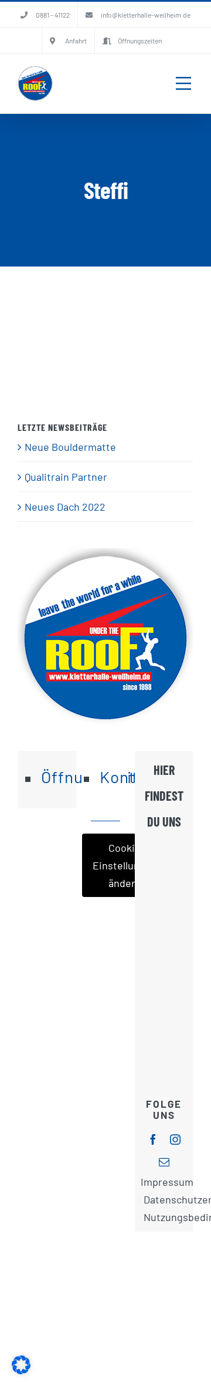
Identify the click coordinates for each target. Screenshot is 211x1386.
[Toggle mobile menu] (183, 83)
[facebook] (153, 1139)
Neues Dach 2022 (65, 506)
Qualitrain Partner (66, 476)
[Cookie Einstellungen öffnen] (21, 1370)
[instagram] (175, 1139)
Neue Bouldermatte (70, 446)
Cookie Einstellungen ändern (125, 865)
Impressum (167, 1181)
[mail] (164, 1161)
